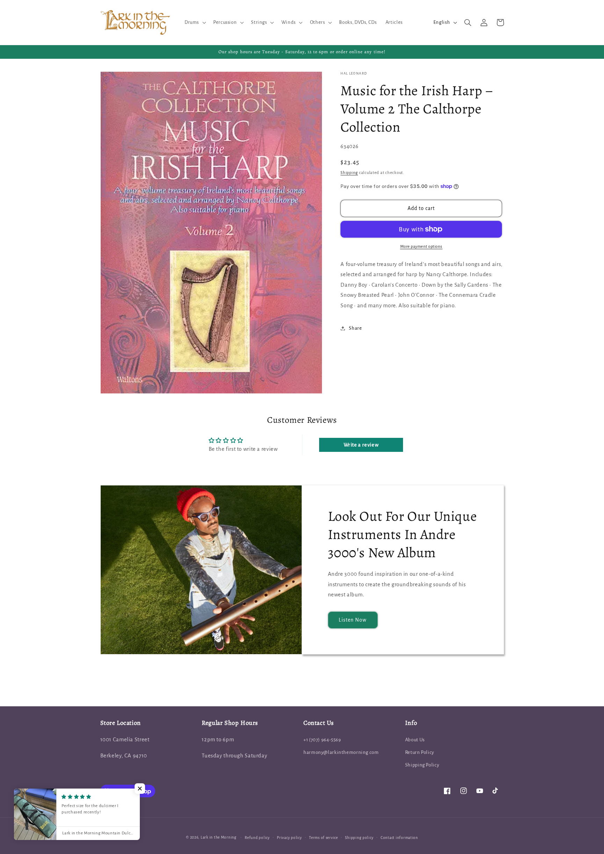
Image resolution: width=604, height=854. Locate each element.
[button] (194, 22)
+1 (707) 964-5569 (322, 739)
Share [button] (355, 328)
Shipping (349, 172)
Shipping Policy (422, 765)
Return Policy (419, 752)
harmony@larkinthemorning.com (341, 752)
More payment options (421, 246)
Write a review (361, 445)
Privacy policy (289, 838)
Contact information (399, 838)
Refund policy (257, 838)
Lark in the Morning (219, 837)
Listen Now (353, 620)
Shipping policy (359, 838)
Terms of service (323, 838)
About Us (415, 739)
